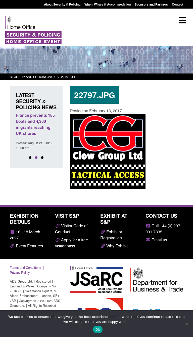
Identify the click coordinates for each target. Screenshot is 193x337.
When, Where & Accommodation (107, 4)
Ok (97, 329)
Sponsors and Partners (151, 4)
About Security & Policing (62, 4)
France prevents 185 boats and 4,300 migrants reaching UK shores (35, 124)
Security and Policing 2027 (32, 76)
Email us (159, 240)
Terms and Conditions (25, 267)
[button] (30, 157)
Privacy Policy (20, 272)
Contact (177, 4)
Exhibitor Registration (111, 235)
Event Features (29, 246)
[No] (186, 323)
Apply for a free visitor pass (71, 243)
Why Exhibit (116, 246)
